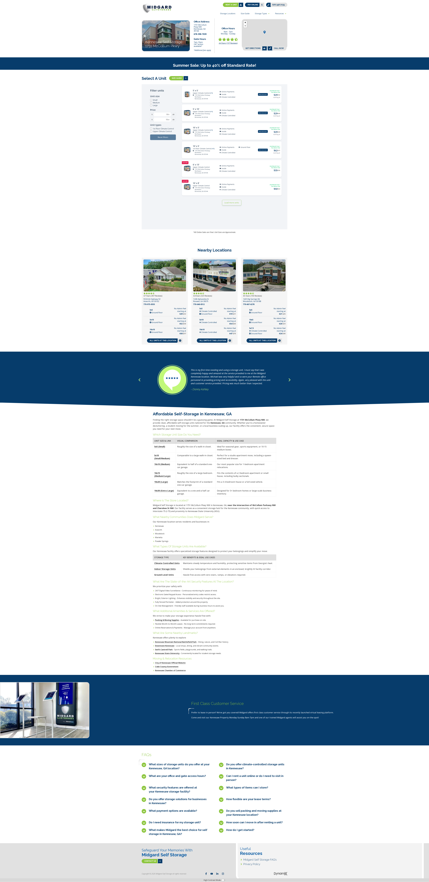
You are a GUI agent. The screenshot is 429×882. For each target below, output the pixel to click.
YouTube (211, 874)
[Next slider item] (289, 380)
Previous (144, 35)
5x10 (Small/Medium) (162, 457)
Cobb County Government (166, 666)
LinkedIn (217, 874)
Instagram (223, 874)
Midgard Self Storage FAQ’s (260, 859)
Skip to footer (8, 6)
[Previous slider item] (139, 380)
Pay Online (253, 5)
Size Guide (177, 78)
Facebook (206, 874)
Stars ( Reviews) (228, 43)
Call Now (279, 48)
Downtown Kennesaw (164, 646)
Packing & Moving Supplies (167, 620)
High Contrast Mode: (10, 8)
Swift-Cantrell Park (164, 649)
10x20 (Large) (161, 482)
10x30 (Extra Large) (164, 490)
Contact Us (150, 861)
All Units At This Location (163, 340)
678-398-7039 (278, 5)
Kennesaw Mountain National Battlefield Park (176, 642)
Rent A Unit (231, 5)
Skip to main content (10, 3)
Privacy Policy (251, 864)
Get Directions (253, 48)
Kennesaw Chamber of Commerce (170, 670)
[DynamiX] (280, 873)
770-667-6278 (248, 304)
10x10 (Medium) (162, 464)
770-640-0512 (199, 304)
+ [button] (245, 22)
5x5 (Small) (159, 446)
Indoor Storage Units (165, 569)
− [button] (245, 25)
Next (187, 35)
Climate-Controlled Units (167, 563)
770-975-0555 (149, 304)
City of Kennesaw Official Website (170, 663)
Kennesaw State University (167, 653)
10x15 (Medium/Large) (162, 474)
